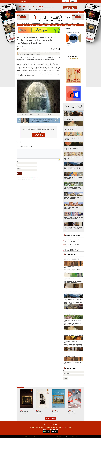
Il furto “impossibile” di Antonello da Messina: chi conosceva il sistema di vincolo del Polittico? (73, 259)
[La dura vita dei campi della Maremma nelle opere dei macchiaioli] (73, 306)
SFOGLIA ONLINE (24, 411)
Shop (78, 23)
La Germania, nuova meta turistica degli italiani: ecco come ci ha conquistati (73, 313)
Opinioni (45, 23)
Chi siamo (42, 12)
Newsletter (49, 12)
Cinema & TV (73, 25)
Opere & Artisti (25, 23)
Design (57, 23)
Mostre (37, 25)
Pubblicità (62, 12)
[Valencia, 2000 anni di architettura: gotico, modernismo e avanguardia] (73, 194)
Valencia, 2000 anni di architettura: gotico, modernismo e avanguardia (72, 198)
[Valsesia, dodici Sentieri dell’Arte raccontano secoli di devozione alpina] (73, 174)
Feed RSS (55, 427)
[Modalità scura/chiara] (59, 49)
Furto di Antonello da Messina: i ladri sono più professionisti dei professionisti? (73, 282)
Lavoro (72, 23)
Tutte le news (25, 25)
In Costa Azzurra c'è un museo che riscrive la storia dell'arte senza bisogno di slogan (73, 137)
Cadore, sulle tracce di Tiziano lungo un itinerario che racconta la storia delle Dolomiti (73, 168)
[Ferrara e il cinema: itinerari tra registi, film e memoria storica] (73, 204)
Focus (48, 25)
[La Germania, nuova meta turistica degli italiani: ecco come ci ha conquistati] (73, 317)
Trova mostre (64, 23)
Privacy (64, 436)
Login (65, 1)
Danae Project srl (59, 436)
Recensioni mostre (36, 23)
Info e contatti (43, 427)
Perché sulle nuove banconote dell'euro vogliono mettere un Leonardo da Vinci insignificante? (72, 271)
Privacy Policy (61, 427)
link (21, 78)
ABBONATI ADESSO (50, 418)
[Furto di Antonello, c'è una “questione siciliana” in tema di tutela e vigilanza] (73, 359)
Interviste (43, 25)
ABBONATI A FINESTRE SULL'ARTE (38, 135)
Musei (22, 46)
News (18, 23)
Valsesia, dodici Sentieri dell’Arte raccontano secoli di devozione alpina (73, 178)
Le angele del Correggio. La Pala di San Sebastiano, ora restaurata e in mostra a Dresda (73, 334)
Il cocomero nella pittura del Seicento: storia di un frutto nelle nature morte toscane (73, 147)
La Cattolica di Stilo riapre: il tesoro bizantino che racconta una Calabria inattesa (73, 117)
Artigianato (54, 25)
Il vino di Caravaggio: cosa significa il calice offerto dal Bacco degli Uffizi (72, 127)
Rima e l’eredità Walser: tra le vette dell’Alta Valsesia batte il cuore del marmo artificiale (72, 188)
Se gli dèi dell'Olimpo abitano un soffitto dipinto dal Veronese (73, 158)
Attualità (31, 25)
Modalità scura (68, 427)
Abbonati (73, 1)
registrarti (36, 177)
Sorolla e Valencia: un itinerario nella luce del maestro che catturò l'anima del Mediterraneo (73, 228)
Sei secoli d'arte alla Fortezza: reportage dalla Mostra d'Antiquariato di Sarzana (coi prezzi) (73, 345)
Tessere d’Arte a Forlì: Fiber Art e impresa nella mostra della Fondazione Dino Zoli (73, 218)
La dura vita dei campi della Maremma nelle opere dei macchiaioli (73, 303)
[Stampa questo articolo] (53, 49)
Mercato (66, 25)
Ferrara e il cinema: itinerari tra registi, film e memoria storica (72, 208)
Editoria (60, 25)
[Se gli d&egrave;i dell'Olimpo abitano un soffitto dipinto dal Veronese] (73, 154)
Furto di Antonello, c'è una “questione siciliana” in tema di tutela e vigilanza (73, 356)
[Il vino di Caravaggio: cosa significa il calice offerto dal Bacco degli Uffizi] (73, 123)
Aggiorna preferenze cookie (69, 436)
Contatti (56, 12)
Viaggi (51, 23)
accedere (31, 177)
